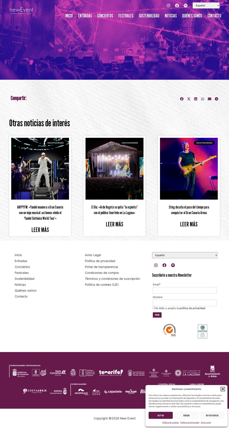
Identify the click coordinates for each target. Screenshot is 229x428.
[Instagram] (168, 5)
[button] (222, 389)
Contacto (214, 16)
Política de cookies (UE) (102, 284)
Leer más (40, 229)
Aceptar (160, 415)
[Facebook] (177, 5)
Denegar (186, 415)
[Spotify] (185, 5)
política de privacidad (192, 308)
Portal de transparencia (101, 267)
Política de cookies (170, 422)
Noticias (171, 16)
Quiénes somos (192, 16)
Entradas (85, 16)
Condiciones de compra (102, 273)
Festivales (125, 16)
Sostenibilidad (149, 16)
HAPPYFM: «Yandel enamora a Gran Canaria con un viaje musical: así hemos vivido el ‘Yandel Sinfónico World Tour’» (40, 213)
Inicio (69, 16)
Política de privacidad (189, 422)
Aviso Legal (206, 422)
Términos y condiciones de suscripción (112, 279)
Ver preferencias (212, 415)
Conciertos (105, 16)
